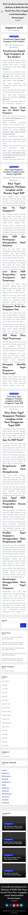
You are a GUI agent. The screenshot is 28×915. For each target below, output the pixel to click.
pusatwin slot (5, 773)
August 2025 (5, 726)
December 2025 (6, 711)
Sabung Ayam (5, 796)
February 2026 (6, 704)
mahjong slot (5, 791)
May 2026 (4, 692)
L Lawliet (9, 45)
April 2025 (4, 741)
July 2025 (4, 730)
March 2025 (5, 745)
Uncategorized (14, 36)
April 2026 (5, 696)
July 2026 (4, 685)
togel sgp (6, 76)
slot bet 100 (5, 779)
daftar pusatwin (6, 776)
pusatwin (4, 770)
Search (4, 620)
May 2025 (4, 738)
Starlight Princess (6, 793)
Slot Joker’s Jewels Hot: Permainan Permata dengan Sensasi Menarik (12, 875)
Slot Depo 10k (5, 802)
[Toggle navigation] (2, 12)
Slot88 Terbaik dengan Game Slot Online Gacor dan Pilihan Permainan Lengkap (13, 843)
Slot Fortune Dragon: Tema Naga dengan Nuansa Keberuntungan (12, 859)
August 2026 (5, 681)
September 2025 (6, 723)
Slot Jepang (5, 799)
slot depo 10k (5, 788)
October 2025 (5, 719)
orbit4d (4, 785)
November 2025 (6, 715)
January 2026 (6, 707)
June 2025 (5, 734)
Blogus (22, 911)
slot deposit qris (6, 782)
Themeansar (14, 913)
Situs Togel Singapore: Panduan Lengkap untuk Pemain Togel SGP (14, 172)
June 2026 (5, 689)
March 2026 (5, 700)
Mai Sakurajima (9, 177)
